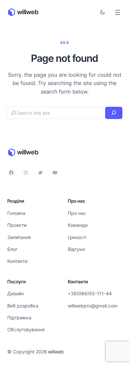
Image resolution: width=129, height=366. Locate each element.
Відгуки (76, 249)
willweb (27, 12)
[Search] (113, 113)
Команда (78, 225)
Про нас (77, 213)
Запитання (19, 237)
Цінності (77, 237)
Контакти (17, 261)
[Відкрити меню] (117, 12)
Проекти (16, 225)
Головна (16, 213)
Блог (12, 249)
